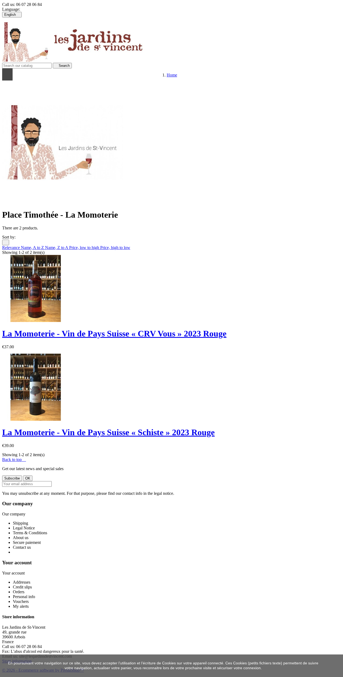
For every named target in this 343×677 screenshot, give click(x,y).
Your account (17, 562)
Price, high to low (115, 247)
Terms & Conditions (30, 532)
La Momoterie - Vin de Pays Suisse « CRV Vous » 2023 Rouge (114, 333)
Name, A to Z (33, 247)
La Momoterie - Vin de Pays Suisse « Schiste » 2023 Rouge (108, 432)
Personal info (24, 596)
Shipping (20, 523)
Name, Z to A (57, 247)
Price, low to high (84, 247)
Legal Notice (24, 528)
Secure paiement (27, 542)
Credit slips (22, 587)
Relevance (11, 247)
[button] (69, 74)
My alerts (21, 606)
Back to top (14, 459)
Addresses (21, 582)
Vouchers (21, 601)
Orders (18, 592)
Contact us (22, 547)
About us (20, 537)
